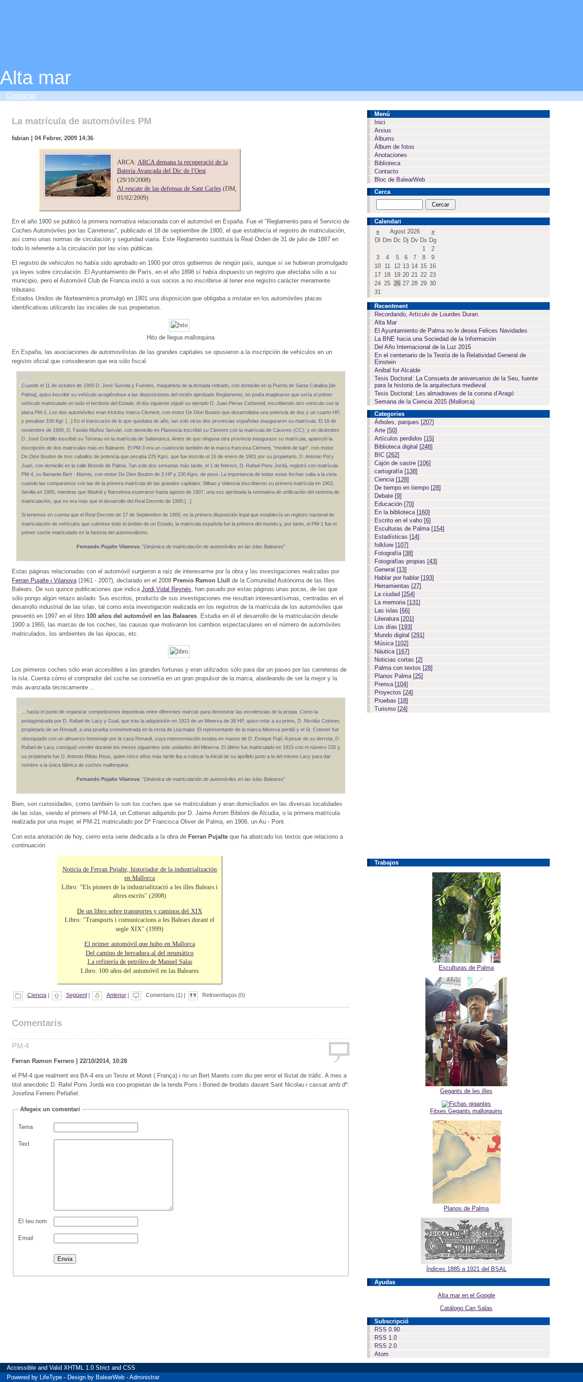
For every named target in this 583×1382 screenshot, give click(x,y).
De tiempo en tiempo (407, 487)
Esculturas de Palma (409, 528)
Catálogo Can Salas (466, 1308)
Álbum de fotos (394, 146)
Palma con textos (403, 667)
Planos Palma (398, 676)
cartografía (396, 471)
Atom (381, 1354)
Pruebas (391, 700)
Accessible (21, 1367)
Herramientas (397, 585)
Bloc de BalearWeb (399, 179)
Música (391, 643)
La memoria (397, 602)
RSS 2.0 (385, 1345)
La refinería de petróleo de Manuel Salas (139, 961)
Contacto (21, 96)
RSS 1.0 (385, 1337)
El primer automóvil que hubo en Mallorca (139, 944)
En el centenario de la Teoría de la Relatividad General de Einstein (450, 358)
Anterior (116, 995)
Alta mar (35, 77)
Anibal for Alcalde (397, 370)
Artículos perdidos (404, 438)
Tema (25, 1127)
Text (24, 1143)
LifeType (51, 1377)
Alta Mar (385, 322)
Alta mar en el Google (466, 1295)
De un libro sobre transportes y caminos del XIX (139, 911)
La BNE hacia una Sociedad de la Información (435, 338)
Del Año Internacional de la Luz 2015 (422, 347)
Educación (394, 504)
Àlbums (384, 138)
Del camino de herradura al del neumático (140, 953)
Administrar (144, 1377)
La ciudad (394, 594)
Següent (76, 995)
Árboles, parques (404, 422)
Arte (385, 430)
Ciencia (36, 995)
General (390, 569)
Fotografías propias (405, 561)
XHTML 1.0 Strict (87, 1367)
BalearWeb (110, 1377)
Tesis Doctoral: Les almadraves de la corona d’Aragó (444, 393)
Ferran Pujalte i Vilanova (44, 580)
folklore (391, 545)
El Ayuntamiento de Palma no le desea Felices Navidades (450, 330)
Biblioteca (387, 163)
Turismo (391, 708)
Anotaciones (390, 155)
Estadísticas (396, 536)
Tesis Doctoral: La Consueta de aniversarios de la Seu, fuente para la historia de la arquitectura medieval (456, 382)
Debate (388, 495)
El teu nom (32, 1221)
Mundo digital (399, 635)
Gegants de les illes (466, 1091)
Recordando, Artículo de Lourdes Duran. (427, 314)
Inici (379, 122)
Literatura (394, 618)
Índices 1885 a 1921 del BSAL (466, 1269)
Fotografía (393, 553)
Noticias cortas (398, 659)
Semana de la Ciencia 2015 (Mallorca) (424, 401)
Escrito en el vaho (402, 520)
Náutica (391, 651)
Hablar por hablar (404, 577)
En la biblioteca (402, 512)
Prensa (391, 684)
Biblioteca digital (403, 446)
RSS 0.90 (387, 1329)
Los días (393, 626)
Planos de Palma (466, 1208)
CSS (129, 1367)
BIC (386, 454)
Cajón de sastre (402, 463)
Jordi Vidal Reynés (166, 589)
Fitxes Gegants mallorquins (466, 1111)
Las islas (392, 610)
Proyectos (393, 692)
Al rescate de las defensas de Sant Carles (169, 188)
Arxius (382, 130)
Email (25, 1238)
